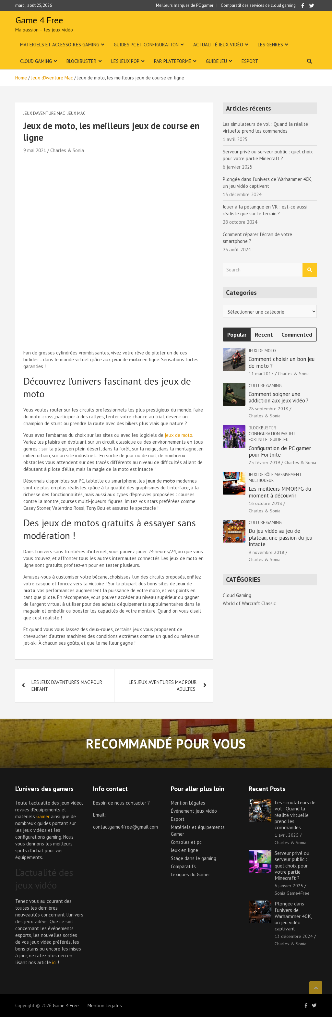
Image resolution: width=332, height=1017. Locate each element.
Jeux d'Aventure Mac (44, 113)
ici (54, 962)
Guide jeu (216, 61)
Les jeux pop (125, 61)
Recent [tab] (264, 334)
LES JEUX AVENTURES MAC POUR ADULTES (163, 685)
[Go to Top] (315, 987)
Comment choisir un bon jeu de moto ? (281, 362)
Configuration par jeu (272, 434)
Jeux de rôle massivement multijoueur (275, 477)
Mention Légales (188, 803)
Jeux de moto (262, 350)
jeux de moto (178, 435)
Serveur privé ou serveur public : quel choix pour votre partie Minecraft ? (292, 865)
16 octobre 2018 (265, 503)
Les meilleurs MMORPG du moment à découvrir (280, 492)
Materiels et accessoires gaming (59, 45)
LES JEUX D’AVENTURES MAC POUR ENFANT (66, 685)
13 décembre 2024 (294, 936)
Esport (250, 61)
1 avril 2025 (287, 835)
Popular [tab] (236, 334)
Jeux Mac (76, 113)
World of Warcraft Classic (249, 603)
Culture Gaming (265, 386)
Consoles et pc (186, 842)
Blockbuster (81, 61)
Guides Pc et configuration (146, 45)
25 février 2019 (264, 462)
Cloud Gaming (36, 61)
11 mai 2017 (261, 374)
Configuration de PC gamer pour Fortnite (280, 451)
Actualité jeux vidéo (218, 45)
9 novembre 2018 (266, 552)
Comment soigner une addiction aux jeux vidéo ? (279, 397)
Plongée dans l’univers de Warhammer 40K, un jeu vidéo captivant (293, 916)
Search (309, 270)
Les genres (270, 45)
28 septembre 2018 (268, 409)
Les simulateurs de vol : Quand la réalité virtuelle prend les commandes (295, 815)
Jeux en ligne (184, 850)
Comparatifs (183, 866)
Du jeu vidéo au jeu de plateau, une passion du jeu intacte (280, 537)
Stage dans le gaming (193, 858)
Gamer (43, 816)
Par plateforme (172, 61)
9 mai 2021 (34, 150)
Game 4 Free (39, 20)
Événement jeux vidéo (194, 811)
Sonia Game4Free (292, 893)
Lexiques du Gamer (190, 874)
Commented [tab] (296, 334)
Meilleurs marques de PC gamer (184, 5)
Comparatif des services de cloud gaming (258, 5)
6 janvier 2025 (289, 886)
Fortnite (258, 439)
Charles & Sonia (67, 150)
